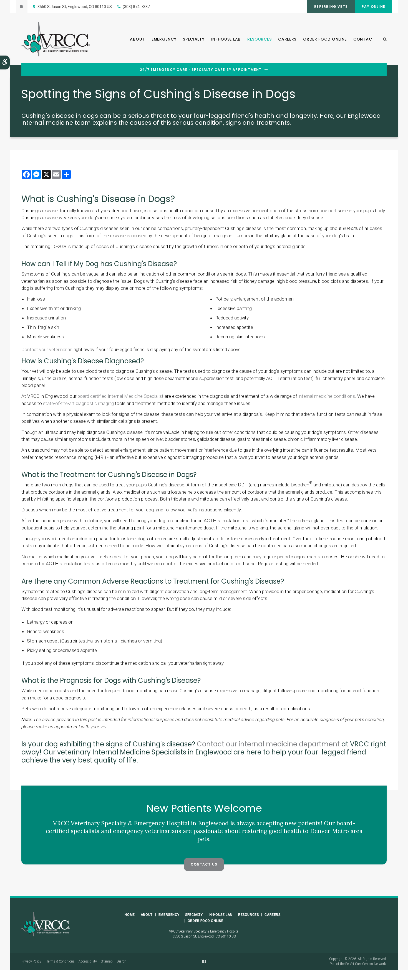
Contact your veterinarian (46, 349)
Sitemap (107, 961)
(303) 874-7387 (136, 6)
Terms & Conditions (60, 961)
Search (121, 961)
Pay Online (373, 6)
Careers (287, 39)
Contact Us (204, 864)
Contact (364, 39)
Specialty (193, 39)
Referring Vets (331, 6)
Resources (259, 39)
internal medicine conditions (326, 396)
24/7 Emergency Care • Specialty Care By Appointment (200, 70)
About (137, 39)
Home (130, 915)
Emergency (164, 39)
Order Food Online (325, 39)
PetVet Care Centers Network (365, 964)
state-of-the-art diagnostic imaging (78, 403)
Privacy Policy (31, 961)
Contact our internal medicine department (268, 744)
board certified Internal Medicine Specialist (120, 396)
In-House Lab (226, 39)
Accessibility (88, 961)
